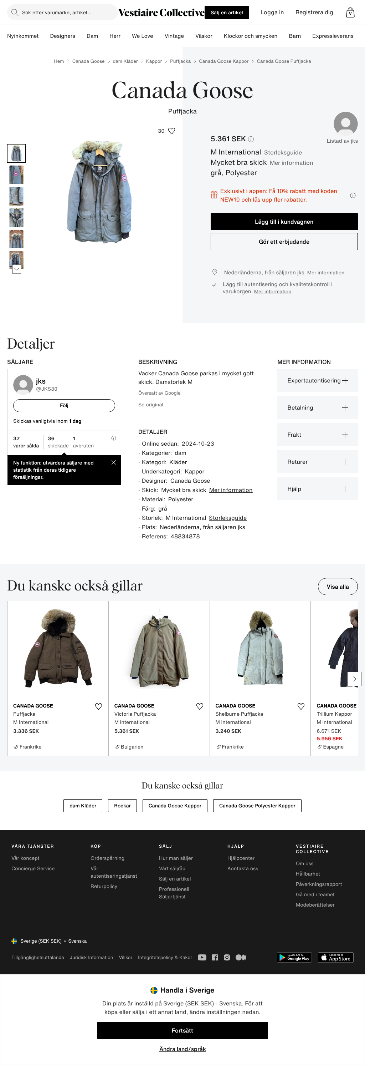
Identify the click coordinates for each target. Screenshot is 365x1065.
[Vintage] (189, 36)
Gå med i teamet (315, 894)
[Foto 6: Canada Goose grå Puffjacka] (16, 260)
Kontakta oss (242, 868)
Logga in (272, 12)
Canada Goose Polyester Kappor (257, 806)
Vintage (174, 36)
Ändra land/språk (182, 1049)
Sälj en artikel (227, 12)
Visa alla (338, 586)
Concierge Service (33, 868)
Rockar (122, 806)
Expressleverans (332, 36)
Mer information (291, 162)
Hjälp (294, 489)
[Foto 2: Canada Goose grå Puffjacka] (16, 175)
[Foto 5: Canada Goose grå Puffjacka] (16, 239)
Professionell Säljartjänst (174, 893)
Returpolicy (104, 886)
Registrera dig (314, 12)
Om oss (305, 863)
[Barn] (306, 36)
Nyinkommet (22, 36)
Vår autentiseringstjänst (114, 872)
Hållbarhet (308, 874)
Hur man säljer (176, 858)
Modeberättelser (315, 905)
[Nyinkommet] (44, 36)
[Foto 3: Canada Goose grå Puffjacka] (16, 196)
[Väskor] (218, 36)
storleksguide (283, 152)
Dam (92, 36)
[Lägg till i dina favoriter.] (98, 706)
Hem (59, 61)
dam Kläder (125, 61)
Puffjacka (180, 61)
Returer (297, 461)
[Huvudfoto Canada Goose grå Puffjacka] (16, 153)
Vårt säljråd (172, 868)
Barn (295, 36)
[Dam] (104, 36)
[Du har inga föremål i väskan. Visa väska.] (350, 12)
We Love (142, 36)
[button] (350, 12)
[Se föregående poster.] (16, 144)
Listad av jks (342, 140)
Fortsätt (182, 1030)
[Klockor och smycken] (283, 36)
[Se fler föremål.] (16, 269)
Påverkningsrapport (319, 884)
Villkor (125, 957)
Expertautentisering (314, 380)
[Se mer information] (353, 195)
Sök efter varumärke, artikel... (57, 12)
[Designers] (81, 36)
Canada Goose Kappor (223, 61)
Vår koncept (25, 858)
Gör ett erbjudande (284, 241)
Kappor (154, 61)
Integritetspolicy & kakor (165, 957)
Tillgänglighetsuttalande (37, 957)
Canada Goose (88, 61)
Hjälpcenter (241, 858)
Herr (114, 36)
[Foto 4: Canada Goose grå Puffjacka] (16, 217)
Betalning (300, 407)
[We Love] (159, 36)
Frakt (294, 434)
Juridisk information (91, 957)
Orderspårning (107, 858)
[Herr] (126, 36)
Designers (62, 36)
